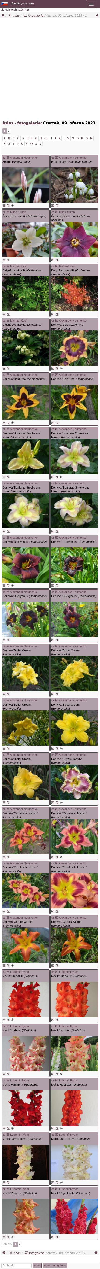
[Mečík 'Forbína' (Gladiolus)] (25, 1053)
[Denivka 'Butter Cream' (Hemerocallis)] (25, 673)
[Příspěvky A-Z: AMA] (8, 205)
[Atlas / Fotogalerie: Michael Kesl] (8, 266)
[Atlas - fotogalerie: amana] (12, 205)
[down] (97, 15)
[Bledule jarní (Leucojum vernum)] (74, 185)
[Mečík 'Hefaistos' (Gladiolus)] (74, 1108)
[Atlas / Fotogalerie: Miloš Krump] (8, 212)
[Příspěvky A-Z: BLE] (57, 205)
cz (4, 157)
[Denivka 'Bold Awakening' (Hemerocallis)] (74, 348)
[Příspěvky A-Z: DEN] (57, 368)
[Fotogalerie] (25, 15)
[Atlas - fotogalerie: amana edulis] (4, 205)
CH (46, 138)
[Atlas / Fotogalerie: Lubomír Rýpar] (8, 972)
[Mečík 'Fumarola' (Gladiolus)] (25, 1108)
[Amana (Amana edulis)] (25, 185)
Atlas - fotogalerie (55, 1265)
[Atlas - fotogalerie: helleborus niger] (4, 260)
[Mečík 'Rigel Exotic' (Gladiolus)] (74, 1216)
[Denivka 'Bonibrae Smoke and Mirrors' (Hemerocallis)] (25, 456)
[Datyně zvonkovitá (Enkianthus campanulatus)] (25, 293)
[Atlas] (10, 15)
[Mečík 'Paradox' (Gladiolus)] (25, 1216)
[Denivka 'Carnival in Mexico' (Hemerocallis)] (25, 836)
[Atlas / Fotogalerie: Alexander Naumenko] (8, 157)
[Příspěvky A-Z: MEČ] (8, 1020)
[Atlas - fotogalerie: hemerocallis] (52, 368)
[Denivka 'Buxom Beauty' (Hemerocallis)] (74, 782)
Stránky (7, 1244)
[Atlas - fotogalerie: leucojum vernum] (52, 205)
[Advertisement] (50, 69)
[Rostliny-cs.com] (5, 3)
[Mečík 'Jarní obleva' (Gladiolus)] (25, 1162)
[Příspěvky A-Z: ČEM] (8, 260)
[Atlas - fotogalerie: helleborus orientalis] (52, 260)
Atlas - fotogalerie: (22, 123)
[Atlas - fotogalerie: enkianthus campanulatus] (4, 314)
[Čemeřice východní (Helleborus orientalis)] (74, 239)
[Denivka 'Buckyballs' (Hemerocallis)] (25, 565)
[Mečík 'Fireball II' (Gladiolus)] (25, 999)
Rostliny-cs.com (22, 3)
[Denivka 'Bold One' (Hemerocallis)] (25, 402)
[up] (96, 1253)
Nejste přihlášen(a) (16, 9)
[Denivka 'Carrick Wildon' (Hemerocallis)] (25, 945)
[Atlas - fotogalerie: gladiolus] (4, 1020)
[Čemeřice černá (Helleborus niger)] (25, 239)
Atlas (37, 1265)
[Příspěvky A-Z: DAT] (8, 314)
